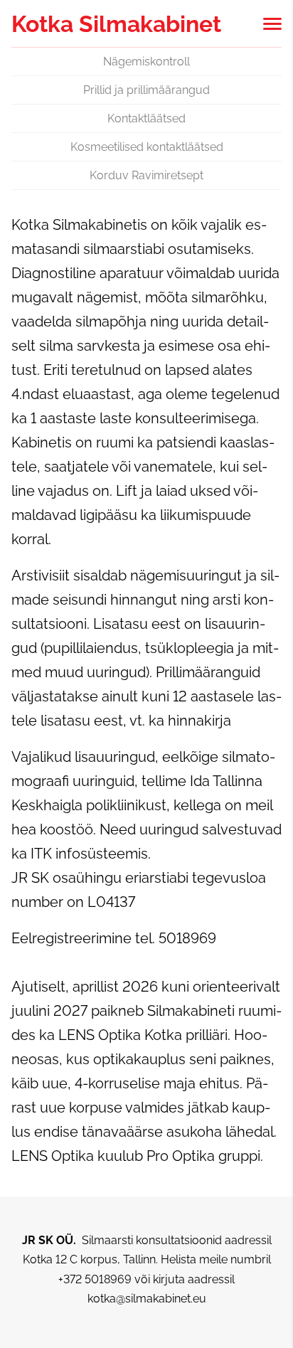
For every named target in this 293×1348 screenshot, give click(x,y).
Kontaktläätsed (146, 118)
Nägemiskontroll (146, 61)
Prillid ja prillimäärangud (146, 90)
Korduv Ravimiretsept (146, 175)
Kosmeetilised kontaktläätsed (146, 147)
